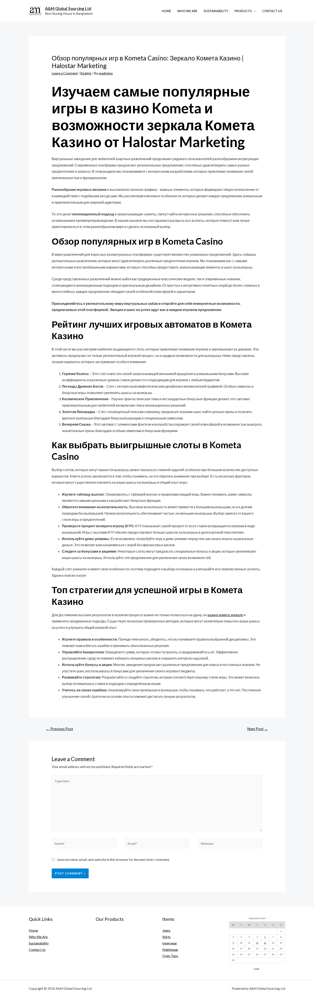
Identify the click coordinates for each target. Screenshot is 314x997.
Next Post (257, 729)
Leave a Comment (65, 73)
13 (265, 943)
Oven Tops (170, 956)
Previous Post (59, 729)
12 (257, 943)
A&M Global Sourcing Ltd (68, 8)
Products (243, 11)
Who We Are (187, 11)
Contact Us (272, 11)
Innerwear (169, 943)
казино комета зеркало (225, 615)
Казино (85, 73)
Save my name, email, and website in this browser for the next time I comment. (113, 859)
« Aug (256, 968)
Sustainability (216, 11)
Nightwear (170, 949)
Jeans (166, 930)
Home (166, 11)
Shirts (166, 937)
